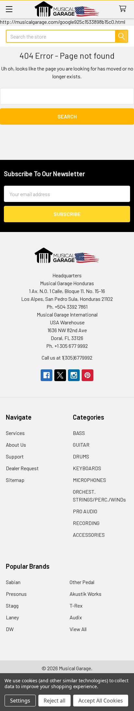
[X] (60, 375)
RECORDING (86, 523)
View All (78, 629)
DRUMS (81, 456)
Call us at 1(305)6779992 (67, 357)
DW (10, 629)
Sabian (13, 582)
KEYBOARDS (87, 468)
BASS (79, 433)
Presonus (16, 594)
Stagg (12, 605)
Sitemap (15, 480)
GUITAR (81, 444)
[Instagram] (74, 375)
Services (15, 433)
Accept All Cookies (100, 700)
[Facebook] (46, 375)
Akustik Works (85, 594)
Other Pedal (82, 582)
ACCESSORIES (89, 535)
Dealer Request (22, 468)
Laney (12, 617)
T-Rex (76, 605)
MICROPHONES (89, 480)
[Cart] (124, 9)
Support (15, 456)
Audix (76, 617)
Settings (20, 700)
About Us (16, 444)
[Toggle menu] (9, 9)
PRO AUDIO (85, 511)
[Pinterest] (87, 375)
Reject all (54, 700)
